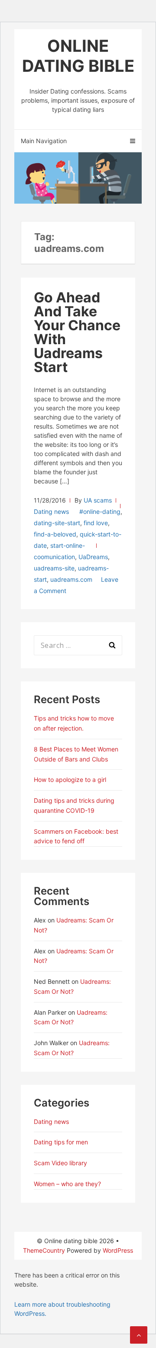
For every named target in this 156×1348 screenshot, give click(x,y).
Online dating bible (78, 56)
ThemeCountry (44, 1250)
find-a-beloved (55, 534)
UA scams (98, 500)
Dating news (51, 511)
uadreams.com (71, 579)
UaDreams (93, 556)
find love (96, 522)
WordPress (118, 1250)
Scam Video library (60, 1163)
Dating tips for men (61, 1142)
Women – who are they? (67, 1183)
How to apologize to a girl (70, 779)
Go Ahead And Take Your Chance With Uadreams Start (77, 332)
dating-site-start (57, 522)
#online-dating (99, 511)
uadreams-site (54, 568)
